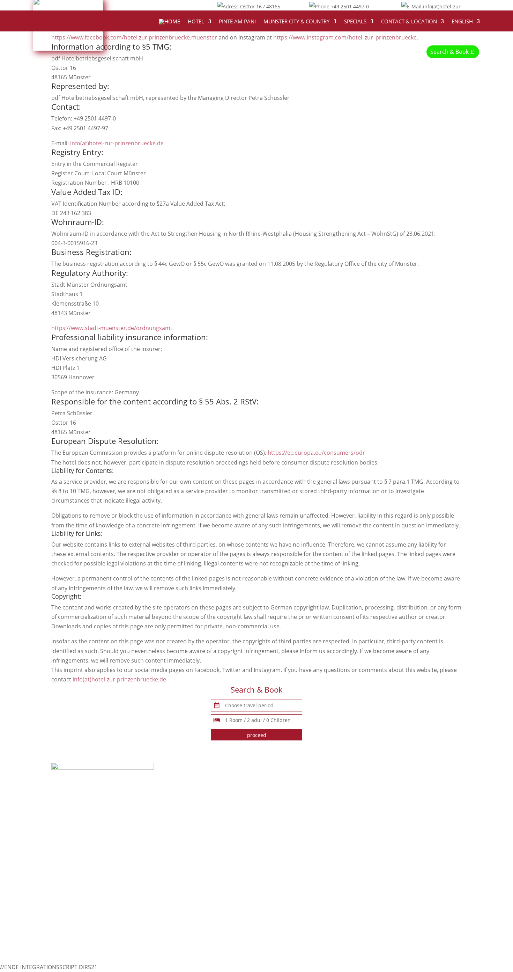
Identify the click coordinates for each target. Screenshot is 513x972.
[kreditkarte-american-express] (77, 891)
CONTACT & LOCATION (409, 22)
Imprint (369, 786)
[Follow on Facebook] (150, 5)
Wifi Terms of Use (382, 814)
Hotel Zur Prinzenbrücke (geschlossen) (308, 879)
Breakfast (268, 805)
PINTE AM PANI (237, 22)
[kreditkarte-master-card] (69, 872)
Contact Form (377, 776)
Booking (267, 795)
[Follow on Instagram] (178, 5)
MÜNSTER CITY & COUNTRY (296, 22)
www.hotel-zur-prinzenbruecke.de (198, 835)
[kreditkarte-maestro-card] (72, 882)
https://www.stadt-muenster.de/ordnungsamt (111, 328)
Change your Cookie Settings (396, 824)
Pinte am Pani (274, 824)
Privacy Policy (377, 795)
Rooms (265, 786)
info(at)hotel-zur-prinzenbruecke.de (117, 143)
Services (267, 814)
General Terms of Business (394, 805)
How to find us (275, 776)
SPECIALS (355, 22)
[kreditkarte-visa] (66, 863)
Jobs (364, 834)
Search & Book (449, 52)
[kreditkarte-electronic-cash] (74, 853)
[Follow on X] (164, 5)
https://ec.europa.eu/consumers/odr (316, 452)
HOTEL (196, 22)
